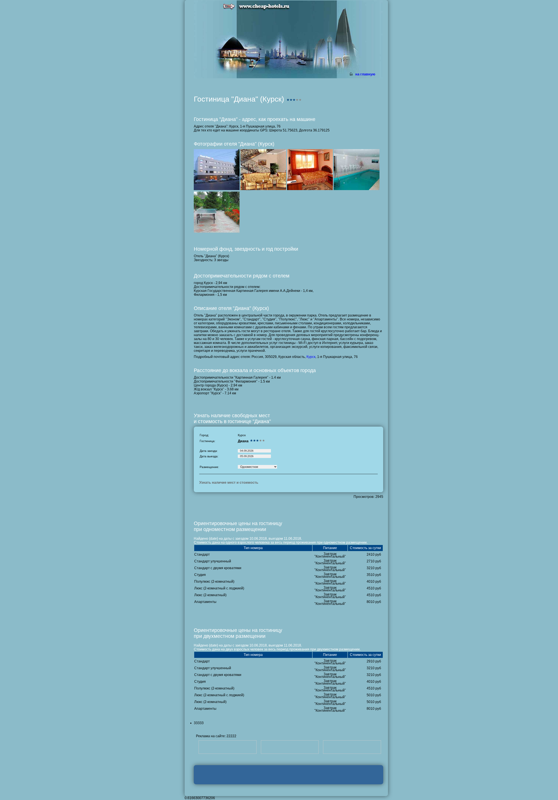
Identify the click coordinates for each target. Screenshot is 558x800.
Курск (310, 357)
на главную (365, 74)
